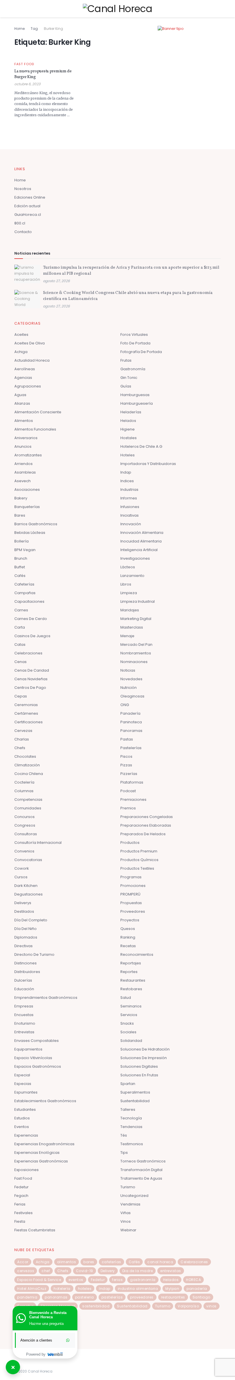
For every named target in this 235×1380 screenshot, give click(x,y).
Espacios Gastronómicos (37, 1066)
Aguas (20, 395)
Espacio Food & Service (39, 1279)
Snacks (127, 1023)
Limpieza (128, 593)
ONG (124, 705)
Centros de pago (30, 687)
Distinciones (25, 963)
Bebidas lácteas (29, 532)
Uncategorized (134, 1195)
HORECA (193, 1279)
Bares (19, 515)
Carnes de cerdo (30, 618)
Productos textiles (137, 868)
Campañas (25, 593)
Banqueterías (27, 506)
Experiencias (26, 1135)
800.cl (19, 223)
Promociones (133, 885)
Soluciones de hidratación (145, 1049)
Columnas (24, 791)
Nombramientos (135, 653)
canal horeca (160, 1261)
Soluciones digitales (139, 1066)
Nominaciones (134, 661)
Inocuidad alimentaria (141, 541)
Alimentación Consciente (37, 412)
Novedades (131, 679)
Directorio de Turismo (34, 954)
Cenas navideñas (31, 679)
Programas (131, 877)
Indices (127, 481)
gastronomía (143, 1279)
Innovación (130, 524)
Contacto (23, 231)
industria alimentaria (138, 1288)
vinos (211, 1306)
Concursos (24, 816)
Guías (125, 386)
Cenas (20, 661)
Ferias (20, 1204)
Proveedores (132, 911)
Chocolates (25, 756)
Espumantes (26, 1092)
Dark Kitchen (26, 885)
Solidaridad (131, 1040)
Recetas (128, 946)
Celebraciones (28, 653)
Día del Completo (30, 920)
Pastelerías (131, 748)
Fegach (21, 1195)
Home (19, 28)
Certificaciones (28, 722)
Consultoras (25, 834)
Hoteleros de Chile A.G (141, 446)
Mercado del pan (136, 644)
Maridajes (129, 610)
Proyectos (129, 920)
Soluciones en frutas (139, 1075)
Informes (128, 498)
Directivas (23, 946)
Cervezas (23, 730)
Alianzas (22, 403)
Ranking (127, 937)
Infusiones (129, 506)
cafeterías (111, 1261)
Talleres (127, 1109)
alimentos (66, 1261)
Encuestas (24, 1014)
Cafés (20, 575)
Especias (22, 1083)
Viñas (125, 1213)
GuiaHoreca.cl (27, 214)
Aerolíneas (24, 369)
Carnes (21, 610)
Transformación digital (141, 1169)
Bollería (21, 541)
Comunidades (27, 808)
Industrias (129, 489)
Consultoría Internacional (38, 842)
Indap (125, 472)
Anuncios (23, 446)
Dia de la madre (137, 1270)
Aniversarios (26, 438)
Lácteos (127, 567)
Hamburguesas (135, 395)
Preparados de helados (143, 834)
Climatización (27, 765)
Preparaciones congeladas (146, 816)
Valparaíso (188, 1306)
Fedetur (21, 1187)
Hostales (128, 438)
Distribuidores (27, 971)
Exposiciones (26, 1169)
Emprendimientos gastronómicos (45, 997)
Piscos (126, 756)
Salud (125, 997)
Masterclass (131, 627)
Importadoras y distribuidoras (148, 463)
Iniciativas (129, 515)
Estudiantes (25, 1109)
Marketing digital (135, 618)
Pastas (126, 739)
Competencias (28, 799)
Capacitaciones (29, 601)
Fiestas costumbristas (34, 1230)
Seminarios (131, 1006)
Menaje (127, 636)
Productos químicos (139, 860)
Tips (124, 1152)
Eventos (21, 1126)
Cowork (21, 868)
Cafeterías (24, 584)
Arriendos (23, 463)
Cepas (20, 696)
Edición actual (27, 206)
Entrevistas (24, 1032)
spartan (127, 1083)
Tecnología (131, 1118)
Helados (128, 420)
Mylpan (172, 1288)
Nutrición (128, 687)
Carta (19, 627)
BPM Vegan (25, 550)
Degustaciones (28, 894)
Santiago (201, 1297)
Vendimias (130, 1204)
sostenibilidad (95, 1306)
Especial (22, 1075)
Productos (130, 842)
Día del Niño (25, 928)
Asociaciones (27, 489)
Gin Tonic (128, 377)
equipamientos (28, 1049)
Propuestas (131, 903)
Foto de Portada (135, 343)
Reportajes (130, 963)
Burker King (53, 28)
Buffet (19, 567)
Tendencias (131, 1126)
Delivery (108, 1270)
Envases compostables (36, 1040)
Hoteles (127, 455)
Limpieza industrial (137, 601)
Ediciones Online (29, 197)
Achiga (21, 351)
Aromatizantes (28, 455)
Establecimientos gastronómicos (45, 1101)
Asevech (22, 481)
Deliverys (22, 903)
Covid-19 (84, 1270)
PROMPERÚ (130, 894)
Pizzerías (128, 773)
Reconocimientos (136, 954)
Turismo (127, 1187)
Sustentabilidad (135, 1101)
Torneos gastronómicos (143, 1161)
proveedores (142, 1297)
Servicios (128, 1014)
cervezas (25, 1270)
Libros (125, 584)
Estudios (22, 1118)
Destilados (24, 911)
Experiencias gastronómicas (41, 1161)
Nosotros (22, 188)
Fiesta (19, 1221)
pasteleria (84, 1297)
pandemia (27, 1297)
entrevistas (170, 1270)
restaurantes (173, 1297)
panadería (197, 1288)
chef (46, 1270)
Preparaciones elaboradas (145, 825)
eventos (75, 1279)
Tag (34, 28)
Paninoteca (131, 722)
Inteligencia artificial (139, 550)
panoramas (56, 1297)
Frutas (126, 360)
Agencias (23, 377)
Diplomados (25, 937)
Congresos (24, 825)
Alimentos (23, 420)
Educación (24, 989)
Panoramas (131, 730)
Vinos (125, 1221)
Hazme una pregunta (46, 1323)
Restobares (131, 989)
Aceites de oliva (29, 343)
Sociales (128, 1032)
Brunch (20, 558)
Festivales (23, 1213)
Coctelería (24, 782)
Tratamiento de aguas (141, 1178)
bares (88, 1261)
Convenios (24, 851)
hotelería (62, 1288)
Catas (20, 644)
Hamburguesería (136, 403)
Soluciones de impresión (143, 1058)
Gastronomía (132, 369)
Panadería (130, 713)
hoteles (85, 1288)
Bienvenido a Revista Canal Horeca (47, 1315)
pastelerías (112, 1297)
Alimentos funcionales (35, 429)
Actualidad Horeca (32, 360)
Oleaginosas (132, 696)
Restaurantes (132, 980)
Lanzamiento (132, 575)
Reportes (129, 971)
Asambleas (25, 472)
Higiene (127, 429)
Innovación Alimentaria (141, 532)
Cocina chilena (28, 773)
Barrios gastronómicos (35, 524)
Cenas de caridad (31, 670)
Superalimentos (135, 1092)
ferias (117, 1279)
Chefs (19, 748)
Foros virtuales (134, 334)
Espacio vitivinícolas (33, 1058)
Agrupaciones (27, 386)
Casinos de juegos (32, 636)
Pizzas (126, 765)
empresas (23, 1006)
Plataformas (131, 782)
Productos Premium (138, 851)
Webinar (128, 1230)
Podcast (128, 791)
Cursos (21, 877)
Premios (128, 808)
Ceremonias (26, 705)
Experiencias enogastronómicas (44, 1144)
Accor (22, 1261)
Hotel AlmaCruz (31, 1288)
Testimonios (131, 1144)
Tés (123, 1135)
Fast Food (24, 64)
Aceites (21, 334)
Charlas (21, 739)
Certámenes (26, 713)
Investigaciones (135, 558)
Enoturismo (24, 1023)
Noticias (127, 670)
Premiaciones (133, 799)
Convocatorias (28, 860)
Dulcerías (23, 980)
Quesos (127, 928)
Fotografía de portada (141, 351)
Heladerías (130, 412)
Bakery (20, 498)
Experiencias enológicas (37, 1152)
